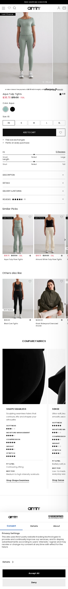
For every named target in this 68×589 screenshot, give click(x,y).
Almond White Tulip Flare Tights (49, 259)
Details (33, 183)
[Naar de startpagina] (34, 8)
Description (33, 175)
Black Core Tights (11, 324)
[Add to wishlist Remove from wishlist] (60, 132)
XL (59, 123)
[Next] (65, 240)
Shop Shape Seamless (17, 480)
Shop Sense (58, 480)
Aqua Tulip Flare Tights (13, 259)
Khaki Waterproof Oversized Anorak (47, 325)
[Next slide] (61, 376)
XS (9, 123)
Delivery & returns (33, 191)
